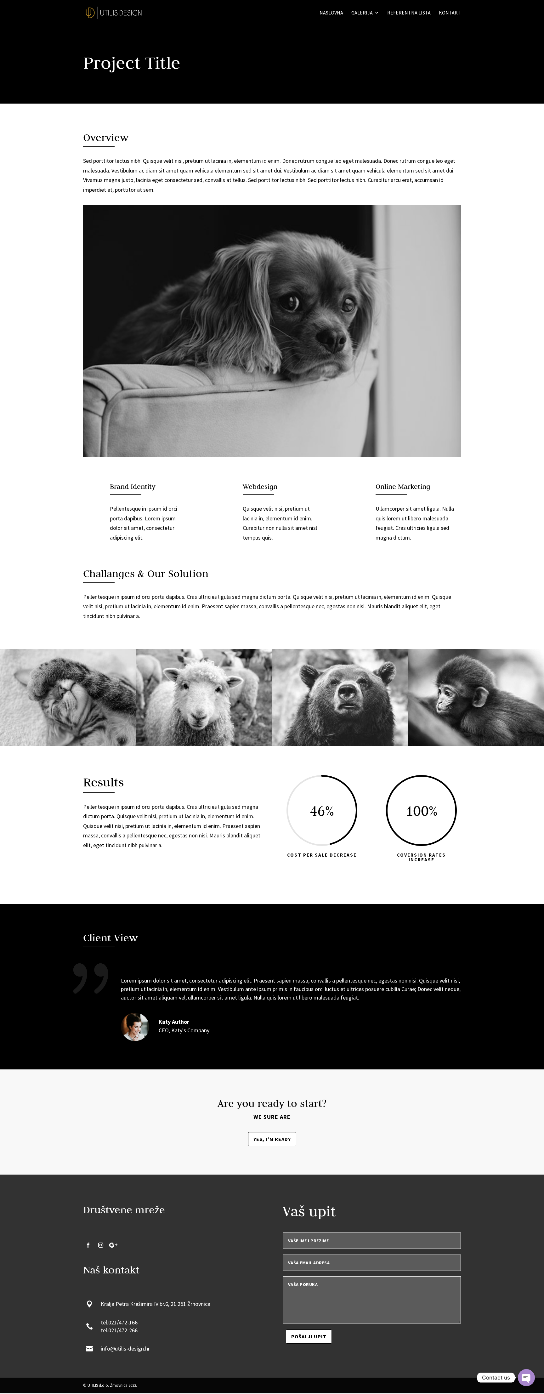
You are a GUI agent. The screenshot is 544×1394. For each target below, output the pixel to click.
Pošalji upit (308, 1336)
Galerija (362, 13)
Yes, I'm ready (272, 1139)
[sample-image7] (340, 745)
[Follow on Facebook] (88, 1245)
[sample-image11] (476, 745)
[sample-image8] (204, 745)
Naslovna (331, 13)
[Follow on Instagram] (101, 1245)
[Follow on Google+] (113, 1245)
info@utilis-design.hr (125, 1348)
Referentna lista (409, 13)
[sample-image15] (68, 745)
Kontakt (450, 13)
